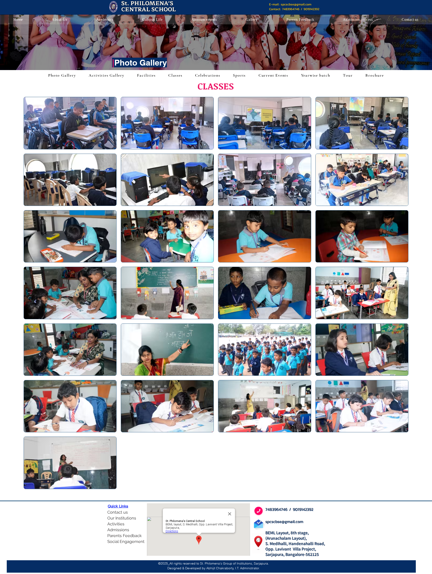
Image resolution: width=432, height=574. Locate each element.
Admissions (118, 529)
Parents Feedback (123, 535)
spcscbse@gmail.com (296, 4)
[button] (59, 19)
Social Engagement (123, 541)
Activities (115, 524)
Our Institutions (121, 518)
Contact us (117, 512)
